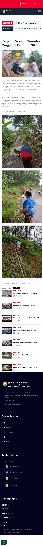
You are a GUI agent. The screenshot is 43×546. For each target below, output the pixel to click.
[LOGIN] (18, 4)
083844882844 (9, 401)
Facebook (9, 423)
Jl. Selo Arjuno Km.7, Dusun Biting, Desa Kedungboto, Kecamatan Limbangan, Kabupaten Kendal (21, 395)
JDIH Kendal (14, 478)
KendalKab (13, 466)
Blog (7, 441)
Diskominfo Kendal (16, 472)
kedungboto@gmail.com (12, 404)
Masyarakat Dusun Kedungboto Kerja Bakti (28, 28)
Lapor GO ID (14, 462)
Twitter (8, 427)
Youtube (9, 437)
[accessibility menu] (4, 542)
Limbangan (13, 485)
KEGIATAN (17, 290)
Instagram (9, 432)
